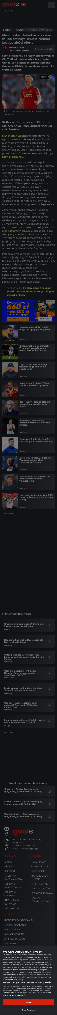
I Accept (28, 1002)
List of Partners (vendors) (14, 995)
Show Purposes (28, 1010)
